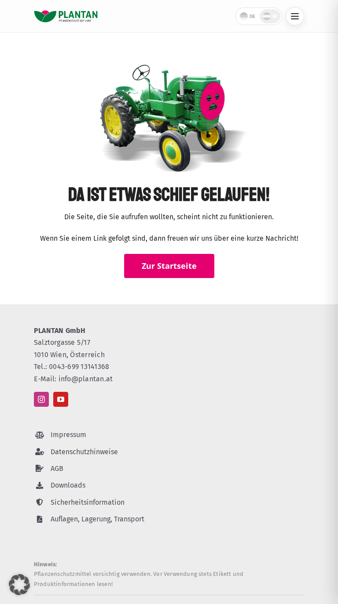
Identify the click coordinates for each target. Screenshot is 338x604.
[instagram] (41, 399)
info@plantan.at (86, 379)
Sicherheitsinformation (88, 502)
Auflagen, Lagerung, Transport (97, 519)
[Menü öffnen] (295, 16)
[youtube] (60, 399)
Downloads (68, 485)
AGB (57, 468)
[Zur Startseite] (66, 16)
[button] (19, 584)
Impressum (68, 434)
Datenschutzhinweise (84, 452)
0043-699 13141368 (79, 366)
